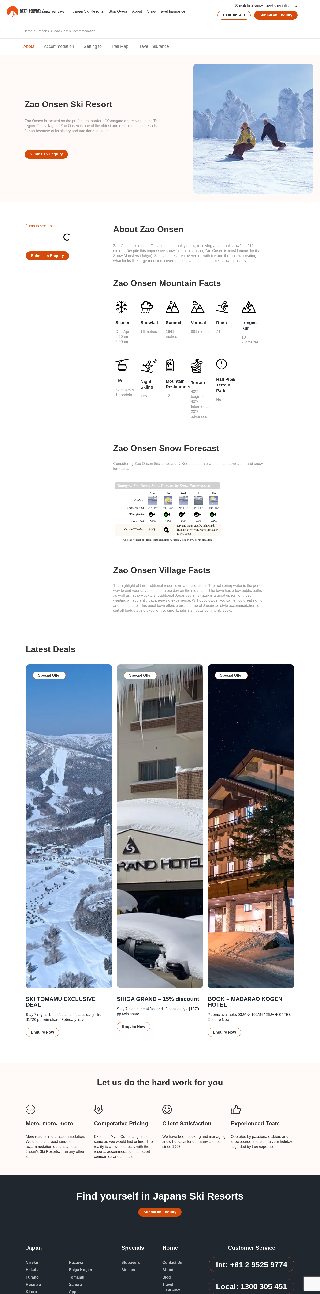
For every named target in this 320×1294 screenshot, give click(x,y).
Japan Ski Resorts (88, 11)
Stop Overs (117, 11)
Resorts (43, 31)
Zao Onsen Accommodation (74, 31)
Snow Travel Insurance (166, 11)
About (137, 11)
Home (27, 31)
